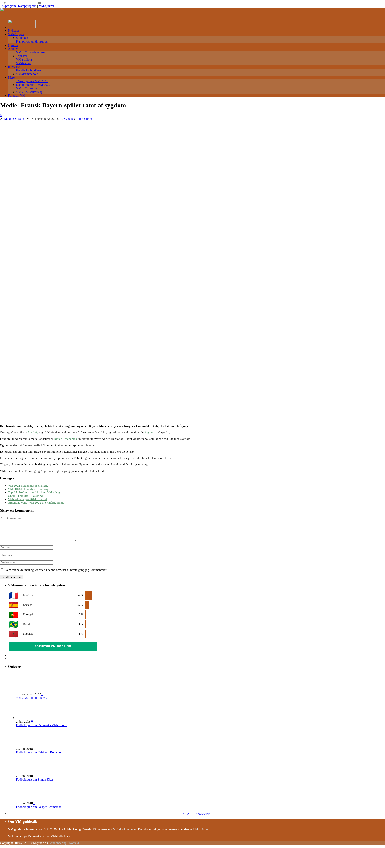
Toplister (21, 56)
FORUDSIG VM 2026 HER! (53, 646)
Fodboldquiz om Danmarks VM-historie (41, 725)
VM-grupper (16, 34)
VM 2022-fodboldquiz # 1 (33, 697)
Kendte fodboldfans (28, 70)
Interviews (14, 66)
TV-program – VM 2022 (32, 81)
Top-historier (84, 118)
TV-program (8, 6)
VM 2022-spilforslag (29, 92)
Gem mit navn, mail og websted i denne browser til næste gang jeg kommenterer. (56, 570)
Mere (11, 77)
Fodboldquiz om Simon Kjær (34, 779)
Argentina (150, 432)
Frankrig (33, 432)
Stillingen (22, 37)
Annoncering (58, 843)
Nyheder (13, 30)
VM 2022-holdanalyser (31, 52)
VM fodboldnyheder (123, 829)
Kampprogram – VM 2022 (33, 84)
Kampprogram (27, 6)
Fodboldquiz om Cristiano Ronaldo (38, 752)
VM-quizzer (46, 6)
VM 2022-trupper (27, 88)
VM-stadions (24, 59)
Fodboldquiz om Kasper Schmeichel (39, 807)
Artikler (13, 48)
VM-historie (23, 63)
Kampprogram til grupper (32, 41)
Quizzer (13, 45)
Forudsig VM (16, 95)
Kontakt (74, 843)
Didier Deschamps (65, 438)
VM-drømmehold (27, 74)
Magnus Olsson (14, 118)
